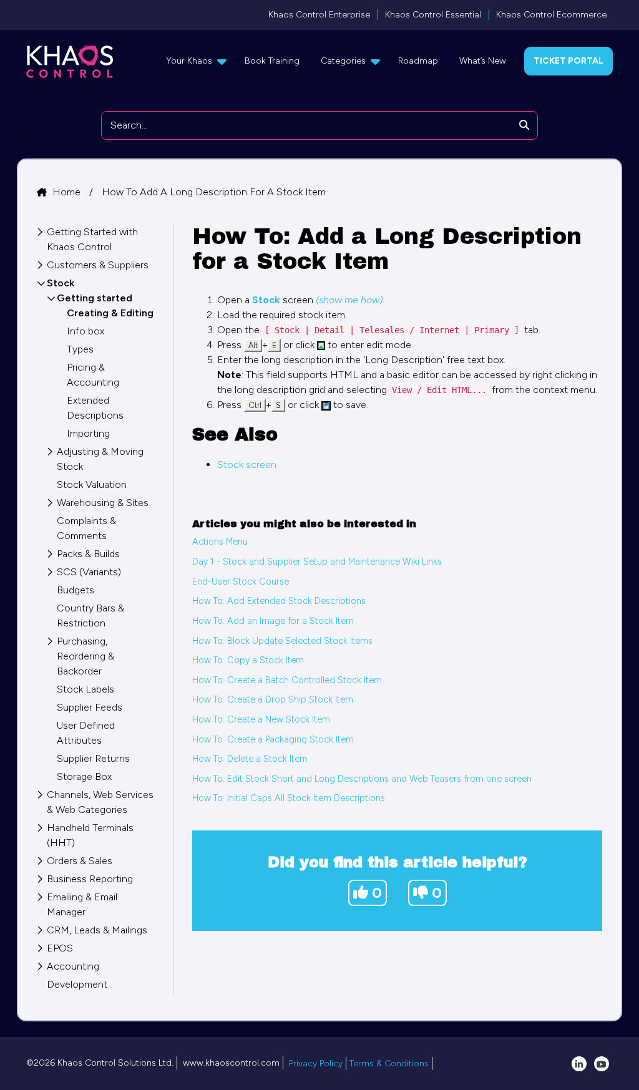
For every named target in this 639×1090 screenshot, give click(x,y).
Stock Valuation (92, 484)
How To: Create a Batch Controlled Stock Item (287, 680)
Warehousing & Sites (103, 503)
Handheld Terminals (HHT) (90, 835)
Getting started (94, 298)
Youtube (601, 1063)
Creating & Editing (110, 313)
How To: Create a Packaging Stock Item (273, 739)
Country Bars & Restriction (90, 615)
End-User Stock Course (240, 581)
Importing (88, 433)
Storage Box (84, 776)
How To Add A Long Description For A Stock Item (214, 192)
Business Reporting (90, 879)
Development (77, 984)
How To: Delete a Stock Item (250, 758)
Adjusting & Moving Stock (100, 458)
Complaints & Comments (86, 528)
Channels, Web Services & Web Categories (100, 802)
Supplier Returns (93, 758)
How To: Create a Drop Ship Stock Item (272, 699)
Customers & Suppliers (98, 265)
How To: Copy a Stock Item (248, 660)
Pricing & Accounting (93, 374)
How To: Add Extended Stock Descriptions (279, 600)
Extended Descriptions (95, 407)
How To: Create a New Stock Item (261, 719)
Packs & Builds (88, 554)
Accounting (73, 966)
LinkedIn (579, 1063)
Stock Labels (85, 689)
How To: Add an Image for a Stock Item (273, 620)
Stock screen (246, 464)
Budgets (75, 590)
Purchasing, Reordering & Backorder (85, 656)
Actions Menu (220, 541)
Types (80, 349)
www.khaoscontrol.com (231, 1063)
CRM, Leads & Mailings (97, 930)
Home (67, 192)
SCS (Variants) (89, 572)
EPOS (60, 948)
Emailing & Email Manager (82, 904)
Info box (85, 331)
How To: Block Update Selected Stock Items (282, 640)
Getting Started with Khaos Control (92, 239)
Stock (60, 283)
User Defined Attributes (86, 732)
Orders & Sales (79, 861)
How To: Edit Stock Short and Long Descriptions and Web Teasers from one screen (362, 778)
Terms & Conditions (389, 1063)
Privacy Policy (316, 1063)
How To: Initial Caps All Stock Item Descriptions (288, 798)
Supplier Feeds (89, 707)
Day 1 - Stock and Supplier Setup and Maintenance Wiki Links (317, 561)
